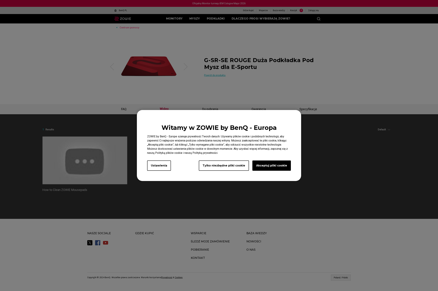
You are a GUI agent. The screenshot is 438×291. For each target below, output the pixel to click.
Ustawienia (159, 165)
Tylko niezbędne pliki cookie (224, 165)
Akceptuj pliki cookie (271, 165)
